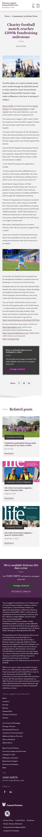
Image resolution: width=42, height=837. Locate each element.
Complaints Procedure (11, 831)
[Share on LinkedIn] (29, 383)
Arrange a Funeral (17, 369)
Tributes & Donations (9, 714)
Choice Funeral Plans (20, 109)
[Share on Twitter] (24, 383)
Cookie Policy (20, 820)
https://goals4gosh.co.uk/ (11, 327)
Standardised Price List (10, 729)
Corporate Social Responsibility (14, 827)
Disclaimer (30, 820)
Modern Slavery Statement (12, 824)
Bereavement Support (10, 761)
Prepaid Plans (7, 711)
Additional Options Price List (12, 736)
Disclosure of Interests (10, 764)
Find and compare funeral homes (14, 751)
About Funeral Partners (10, 748)
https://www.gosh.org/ (10, 339)
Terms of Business (8, 739)
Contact (5, 718)
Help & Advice (7, 743)
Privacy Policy (8, 820)
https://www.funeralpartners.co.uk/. (15, 333)
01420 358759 (11, 361)
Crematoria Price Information (12, 733)
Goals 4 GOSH (7, 106)
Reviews (5, 708)
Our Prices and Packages (11, 723)
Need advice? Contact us (21, 591)
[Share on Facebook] (19, 383)
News (4, 767)
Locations (5, 701)
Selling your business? (10, 758)
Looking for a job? (8, 754)
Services (5, 705)
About (4, 698)
